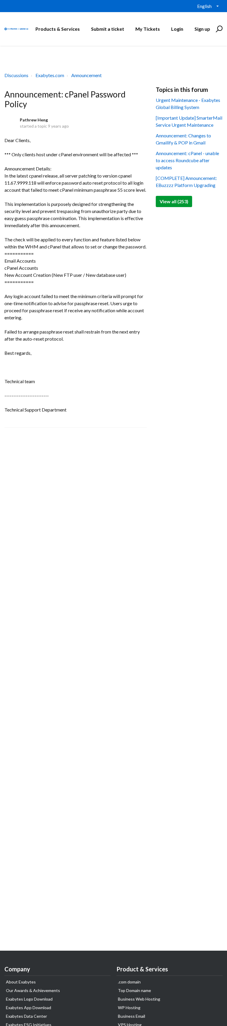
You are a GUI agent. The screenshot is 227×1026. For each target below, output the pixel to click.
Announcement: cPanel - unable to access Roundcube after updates (187, 160)
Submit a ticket (107, 29)
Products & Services (57, 29)
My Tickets (147, 29)
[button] (218, 29)
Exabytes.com (49, 75)
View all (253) (174, 201)
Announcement (86, 75)
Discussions (16, 75)
